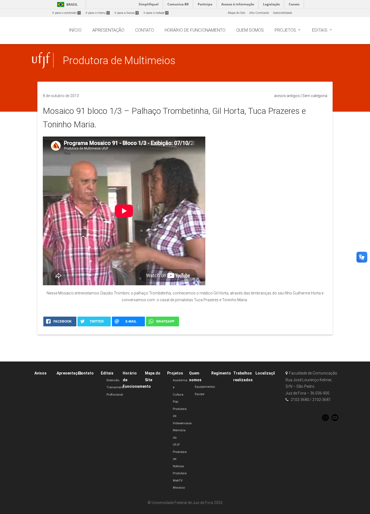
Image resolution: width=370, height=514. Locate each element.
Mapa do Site (236, 13)
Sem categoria (314, 96)
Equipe (199, 394)
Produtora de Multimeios (119, 60)
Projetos (175, 373)
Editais (107, 373)
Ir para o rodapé (156, 13)
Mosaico (179, 487)
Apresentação (69, 373)
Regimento (221, 373)
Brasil (66, 4)
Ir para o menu (97, 13)
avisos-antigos (287, 96)
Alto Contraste (259, 13)
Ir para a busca (126, 13)
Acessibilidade (282, 13)
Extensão (112, 380)
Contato (86, 373)
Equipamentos (205, 387)
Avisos (40, 373)
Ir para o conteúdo (66, 13)
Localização (266, 373)
